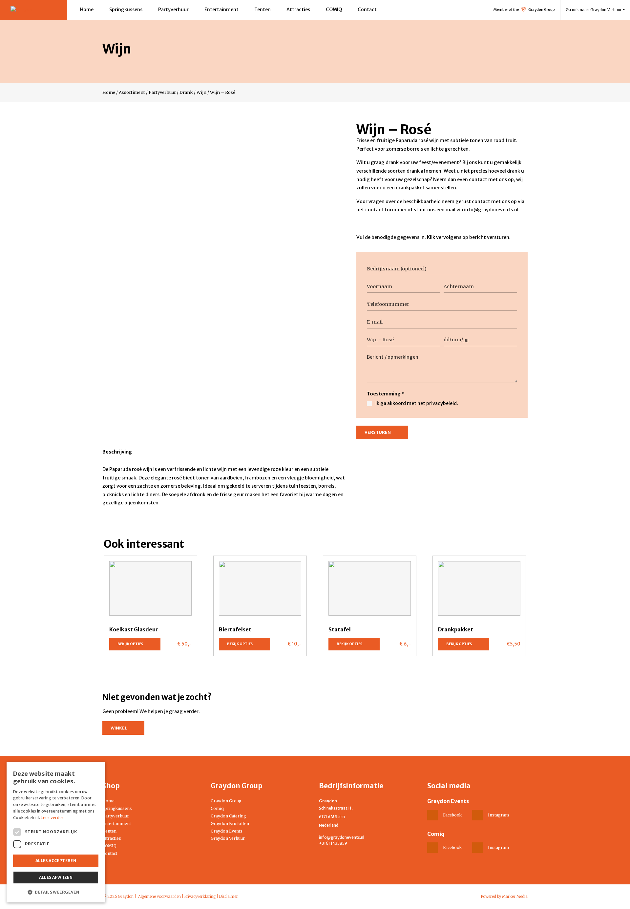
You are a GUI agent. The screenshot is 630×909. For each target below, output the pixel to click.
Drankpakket (455, 629)
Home (87, 9)
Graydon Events (226, 831)
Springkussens (125, 9)
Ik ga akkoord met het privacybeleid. (416, 403)
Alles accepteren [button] (55, 860)
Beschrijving (117, 452)
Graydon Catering (228, 816)
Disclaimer (228, 896)
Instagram (498, 815)
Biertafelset (235, 629)
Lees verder (52, 817)
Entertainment (221, 9)
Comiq (217, 808)
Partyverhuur (173, 9)
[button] (55, 892)
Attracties (298, 9)
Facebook (452, 815)
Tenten (262, 9)
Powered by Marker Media (504, 896)
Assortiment (132, 92)
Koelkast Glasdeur (133, 629)
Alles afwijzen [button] (56, 877)
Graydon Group (226, 800)
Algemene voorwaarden (159, 896)
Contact (367, 9)
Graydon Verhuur (228, 838)
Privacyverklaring (200, 896)
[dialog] (56, 832)
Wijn (201, 92)
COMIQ (334, 9)
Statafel (339, 629)
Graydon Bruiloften (230, 823)
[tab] (117, 453)
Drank (186, 92)
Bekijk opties (130, 644)
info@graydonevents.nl (341, 837)
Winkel (119, 727)
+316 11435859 (333, 843)
